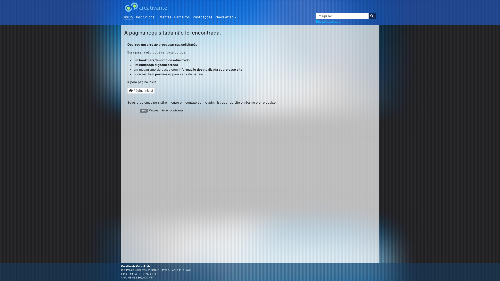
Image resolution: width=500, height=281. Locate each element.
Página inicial (143, 90)
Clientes (164, 17)
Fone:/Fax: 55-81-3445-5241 (138, 273)
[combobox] (342, 16)
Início (128, 17)
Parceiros (182, 17)
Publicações (202, 17)
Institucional (145, 17)
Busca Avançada (328, 21)
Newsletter (224, 17)
